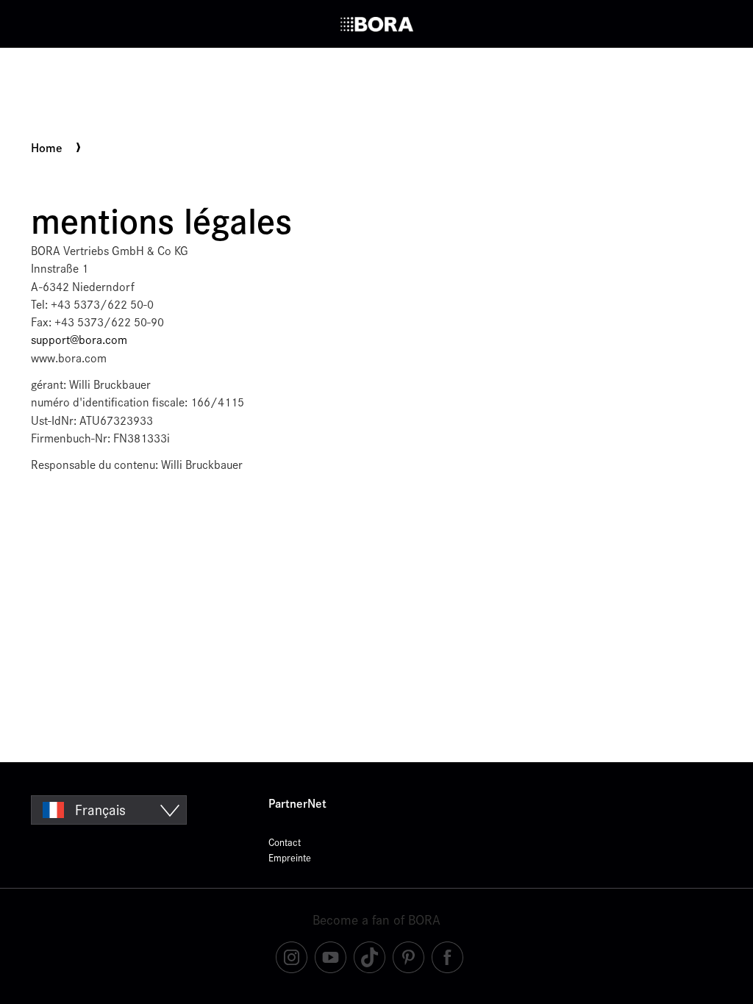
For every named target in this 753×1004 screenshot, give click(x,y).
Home (47, 148)
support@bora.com (79, 340)
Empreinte (289, 858)
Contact (284, 842)
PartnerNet (297, 804)
